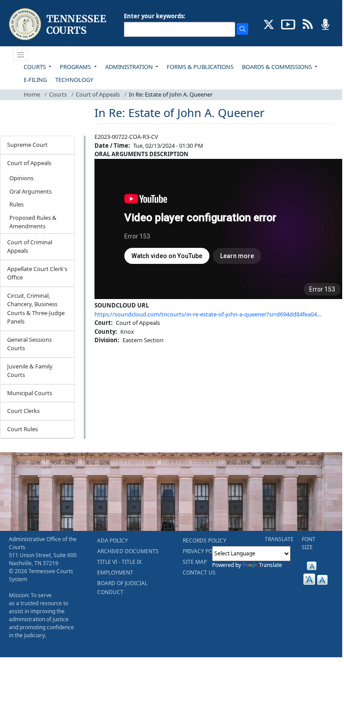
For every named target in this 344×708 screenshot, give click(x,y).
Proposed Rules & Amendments (33, 222)
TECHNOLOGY (74, 80)
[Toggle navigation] (21, 55)
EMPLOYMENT (115, 572)
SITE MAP (195, 562)
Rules (16, 204)
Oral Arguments (30, 191)
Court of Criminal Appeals (29, 246)
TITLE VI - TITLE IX (119, 562)
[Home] (58, 24)
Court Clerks (23, 411)
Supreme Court (27, 145)
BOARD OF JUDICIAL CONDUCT (122, 587)
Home (32, 94)
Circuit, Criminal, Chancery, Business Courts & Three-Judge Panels (36, 308)
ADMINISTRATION (129, 67)
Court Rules (22, 429)
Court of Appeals (98, 94)
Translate (270, 565)
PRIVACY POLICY (203, 551)
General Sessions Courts (29, 344)
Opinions (21, 178)
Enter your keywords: (154, 16)
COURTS (35, 67)
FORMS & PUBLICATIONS (200, 67)
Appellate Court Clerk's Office (37, 273)
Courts (58, 94)
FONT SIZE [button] (308, 543)
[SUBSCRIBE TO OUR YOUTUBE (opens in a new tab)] (288, 24)
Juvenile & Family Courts (30, 370)
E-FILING (35, 80)
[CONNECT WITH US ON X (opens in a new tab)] (268, 24)
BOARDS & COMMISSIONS (277, 67)
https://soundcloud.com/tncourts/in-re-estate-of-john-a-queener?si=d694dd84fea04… (207, 314)
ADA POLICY (112, 540)
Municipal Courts (29, 393)
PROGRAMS (76, 67)
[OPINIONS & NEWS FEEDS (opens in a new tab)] (307, 24)
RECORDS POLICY (204, 540)
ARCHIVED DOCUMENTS (128, 551)
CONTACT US (199, 572)
